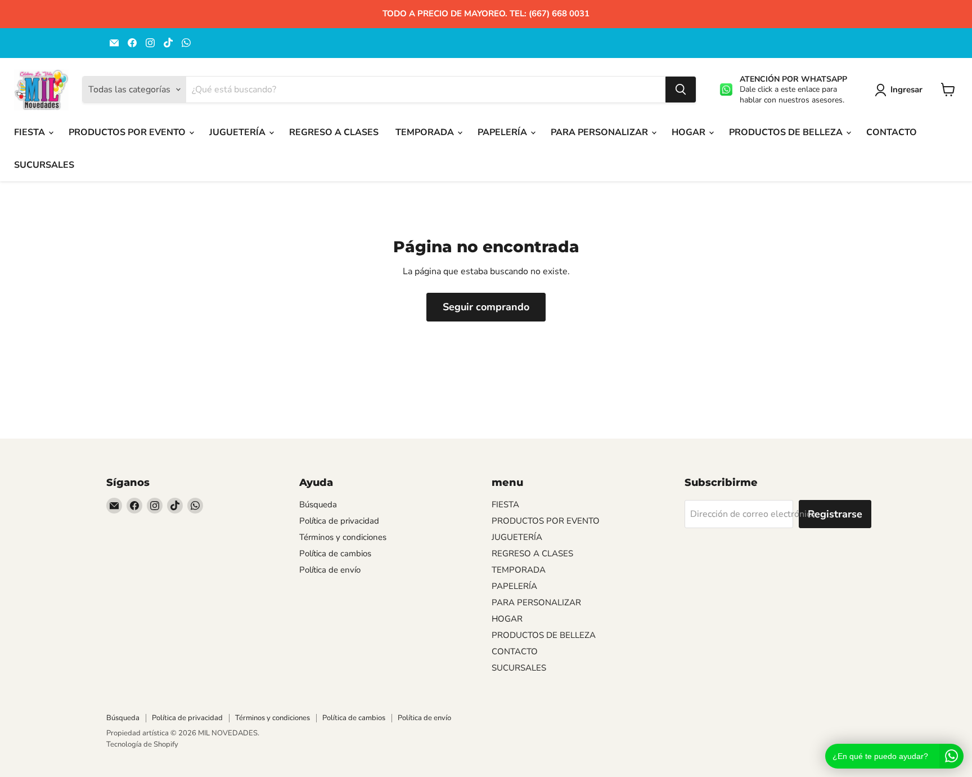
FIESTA (30, 132)
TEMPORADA (425, 132)
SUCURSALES (44, 165)
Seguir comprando (486, 307)
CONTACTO (891, 132)
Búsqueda (318, 504)
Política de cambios (335, 553)
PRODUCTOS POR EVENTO (128, 132)
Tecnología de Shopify (142, 744)
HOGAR (690, 132)
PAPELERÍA (503, 132)
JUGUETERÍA (238, 132)
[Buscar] (680, 89)
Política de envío (330, 569)
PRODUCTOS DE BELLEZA (787, 132)
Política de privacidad (339, 520)
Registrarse (835, 514)
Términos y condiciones (342, 537)
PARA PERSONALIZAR (600, 132)
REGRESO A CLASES (334, 132)
